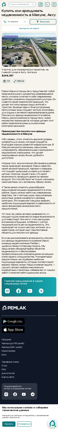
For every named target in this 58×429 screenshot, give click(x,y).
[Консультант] (52, 423)
